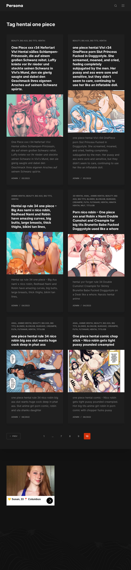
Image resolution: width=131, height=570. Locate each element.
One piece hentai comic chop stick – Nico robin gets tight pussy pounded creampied (95, 340)
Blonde (91, 199)
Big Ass (24, 40)
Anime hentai (18, 196)
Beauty (15, 40)
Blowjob (100, 199)
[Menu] (123, 5)
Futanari (95, 202)
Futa (86, 202)
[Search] (115, 5)
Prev (14, 436)
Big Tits (33, 40)
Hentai (41, 40)
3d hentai (78, 196)
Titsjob (90, 205)
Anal (86, 196)
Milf (83, 205)
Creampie (78, 202)
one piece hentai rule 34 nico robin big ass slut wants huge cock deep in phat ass (34, 340)
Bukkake (111, 199)
